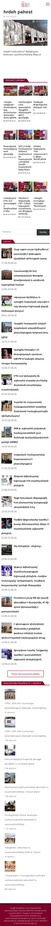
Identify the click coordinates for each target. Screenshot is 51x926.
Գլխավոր (8, 88)
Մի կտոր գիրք (40, 187)
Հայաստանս (39, 135)
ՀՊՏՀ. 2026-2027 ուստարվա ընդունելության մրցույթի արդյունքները (25, 705)
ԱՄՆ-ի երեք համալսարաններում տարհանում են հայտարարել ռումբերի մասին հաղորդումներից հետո (25, 158)
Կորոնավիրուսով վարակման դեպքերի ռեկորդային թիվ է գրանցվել (25, 110)
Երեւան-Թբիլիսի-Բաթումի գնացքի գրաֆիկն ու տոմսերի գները (23, 761)
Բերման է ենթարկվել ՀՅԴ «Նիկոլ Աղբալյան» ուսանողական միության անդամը (25, 206)
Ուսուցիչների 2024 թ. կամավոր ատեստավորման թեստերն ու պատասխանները (21, 819)
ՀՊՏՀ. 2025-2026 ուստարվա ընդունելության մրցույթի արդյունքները (25, 733)
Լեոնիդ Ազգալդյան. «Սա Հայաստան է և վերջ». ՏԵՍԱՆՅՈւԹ (40, 152)
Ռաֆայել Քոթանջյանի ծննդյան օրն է (40, 106)
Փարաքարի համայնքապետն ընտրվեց (10, 150)
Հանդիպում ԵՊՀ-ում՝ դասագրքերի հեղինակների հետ (10, 204)
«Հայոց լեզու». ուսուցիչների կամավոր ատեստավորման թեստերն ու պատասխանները (25, 880)
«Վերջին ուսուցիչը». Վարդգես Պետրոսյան (39, 202)
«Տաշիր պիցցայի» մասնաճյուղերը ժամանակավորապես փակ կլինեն (10, 110)
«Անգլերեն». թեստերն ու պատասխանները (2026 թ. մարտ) (22, 849)
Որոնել (43, 232)
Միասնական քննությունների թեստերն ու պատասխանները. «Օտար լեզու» (27, 789)
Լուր (7, 91)
